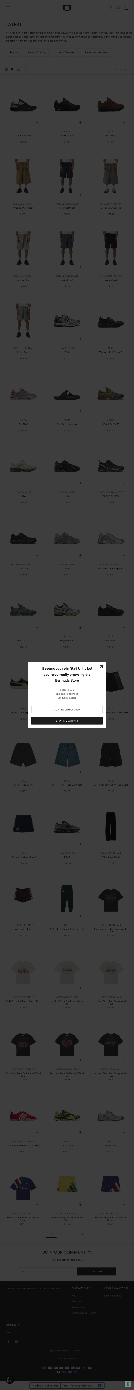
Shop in (67, 720)
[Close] (101, 666)
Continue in (67, 709)
